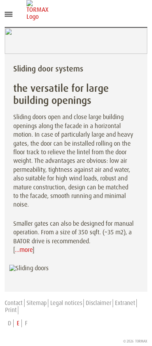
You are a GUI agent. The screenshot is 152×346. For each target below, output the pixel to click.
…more (23, 250)
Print (11, 310)
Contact (14, 303)
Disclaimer (98, 303)
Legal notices (66, 303)
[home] (32, 10)
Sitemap (37, 303)
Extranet (125, 303)
